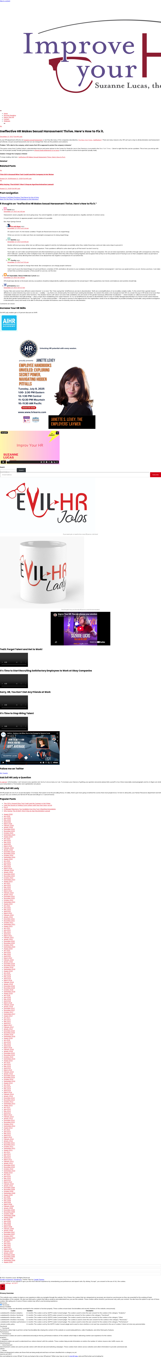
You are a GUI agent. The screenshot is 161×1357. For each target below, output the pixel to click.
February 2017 (9, 1027)
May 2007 (7, 1245)
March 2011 (8, 1159)
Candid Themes (39, 1279)
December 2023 (9, 874)
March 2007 (8, 1249)
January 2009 (8, 1208)
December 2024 (9, 851)
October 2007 (8, 1236)
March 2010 (8, 1182)
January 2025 (8, 850)
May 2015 (7, 1066)
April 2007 (7, 1247)
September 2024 (9, 857)
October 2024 (8, 855)
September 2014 (9, 1081)
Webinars (7, 121)
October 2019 (8, 967)
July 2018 (7, 995)
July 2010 (7, 1174)
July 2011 (7, 1152)
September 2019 (9, 969)
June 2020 (7, 952)
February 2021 (9, 937)
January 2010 (8, 1186)
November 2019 (9, 965)
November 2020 (9, 943)
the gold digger (16, 226)
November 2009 (9, 1189)
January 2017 (8, 1029)
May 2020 (7, 954)
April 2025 (7, 844)
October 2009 (8, 1191)
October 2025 (8, 833)
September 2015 (9, 1059)
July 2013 (7, 1107)
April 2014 (7, 1090)
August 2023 (8, 881)
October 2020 (8, 945)
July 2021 (7, 928)
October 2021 (8, 922)
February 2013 (9, 1116)
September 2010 (9, 1171)
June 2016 (7, 1042)
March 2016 (8, 1047)
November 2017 (9, 1010)
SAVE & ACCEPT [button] (6, 1354)
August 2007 (8, 1240)
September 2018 (9, 991)
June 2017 (7, 1019)
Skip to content (5, 1)
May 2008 (7, 1223)
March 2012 (8, 1137)
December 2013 (9, 1098)
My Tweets (4, 773)
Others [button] (2, 1349)
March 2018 (8, 1003)
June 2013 (7, 1109)
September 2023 (9, 879)
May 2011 (7, 1156)
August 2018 (8, 993)
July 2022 (7, 906)
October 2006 (8, 1258)
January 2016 (8, 1051)
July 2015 (7, 1062)
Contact (6, 119)
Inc (1, 126)
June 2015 (7, 1064)
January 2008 (8, 1230)
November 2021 (9, 921)
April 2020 (7, 956)
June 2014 (7, 1087)
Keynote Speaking (10, 115)
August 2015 (8, 1060)
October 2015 (8, 1057)
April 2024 (7, 866)
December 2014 (9, 1075)
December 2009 (9, 1187)
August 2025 (8, 837)
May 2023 (7, 887)
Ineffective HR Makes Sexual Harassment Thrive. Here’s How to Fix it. (42, 157)
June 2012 (7, 1131)
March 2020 (8, 958)
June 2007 (7, 1243)
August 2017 (8, 1016)
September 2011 (9, 1148)
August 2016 (8, 1038)
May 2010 (7, 1178)
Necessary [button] (3, 1303)
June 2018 (7, 997)
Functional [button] (3, 1326)
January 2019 (8, 984)
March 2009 (8, 1204)
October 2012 (8, 1124)
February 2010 (9, 1184)
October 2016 (8, 1034)
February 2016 (9, 1049)
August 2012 (8, 1128)
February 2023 (9, 893)
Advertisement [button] (5, 1343)
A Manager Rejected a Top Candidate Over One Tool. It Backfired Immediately (30, 809)
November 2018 (9, 988)
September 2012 (9, 1126)
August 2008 (8, 1217)
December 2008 (9, 1210)
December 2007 (9, 1232)
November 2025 (9, 831)
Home (6, 113)
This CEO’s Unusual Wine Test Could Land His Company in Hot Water (27, 174)
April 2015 (7, 1068)
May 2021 (7, 932)
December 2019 (9, 963)
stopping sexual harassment (33, 140)
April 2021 (7, 934)
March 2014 (8, 1092)
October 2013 (8, 1102)
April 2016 (7, 1046)
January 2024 (8, 872)
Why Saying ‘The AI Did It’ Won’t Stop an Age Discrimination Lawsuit (27, 184)
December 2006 (9, 1255)
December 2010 (9, 1165)
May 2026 (7, 820)
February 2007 (9, 1251)
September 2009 (9, 1193)
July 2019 (7, 973)
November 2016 (9, 1032)
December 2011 (9, 1143)
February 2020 (9, 960)
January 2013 (8, 1118)
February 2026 (9, 825)
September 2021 (9, 924)
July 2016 (7, 1040)
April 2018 (7, 1001)
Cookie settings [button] (5, 1283)
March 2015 (8, 1070)
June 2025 (7, 840)
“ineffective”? (90, 140)
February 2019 (9, 982)
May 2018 (7, 999)
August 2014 (8, 1083)
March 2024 (8, 868)
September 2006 (9, 1260)
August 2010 (8, 1172)
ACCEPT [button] (15, 1283)
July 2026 (7, 816)
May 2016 (7, 1044)
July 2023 (7, 883)
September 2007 (9, 1238)
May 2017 (7, 1021)
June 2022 (7, 907)
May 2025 (7, 842)
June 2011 (7, 1154)
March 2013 (8, 1115)
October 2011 (8, 1146)
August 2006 (8, 1262)
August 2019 (8, 971)
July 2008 (7, 1219)
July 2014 (7, 1085)
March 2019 (8, 980)
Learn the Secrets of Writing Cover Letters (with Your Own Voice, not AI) (28, 805)
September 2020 (9, 947)
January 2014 (8, 1096)
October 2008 (8, 1214)
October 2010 (8, 1169)
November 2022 (9, 898)
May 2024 (7, 865)
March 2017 (8, 1025)
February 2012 (9, 1139)
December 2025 (9, 829)
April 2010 (7, 1180)
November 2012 (9, 1122)
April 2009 (7, 1202)
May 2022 (7, 909)
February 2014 (9, 1094)
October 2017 (8, 1012)
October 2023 (8, 878)
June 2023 (7, 885)
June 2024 (7, 863)
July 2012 (7, 1130)
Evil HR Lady (18, 136)
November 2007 (9, 1234)
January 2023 (8, 894)
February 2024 (9, 870)
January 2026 (8, 827)
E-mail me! (3, 782)
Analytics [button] (3, 1337)
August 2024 (8, 859)
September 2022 (9, 902)
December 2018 (9, 986)
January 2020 (8, 962)
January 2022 (8, 917)
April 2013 (7, 1113)
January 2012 (8, 1141)
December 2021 (9, 919)
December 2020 (9, 941)
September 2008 (9, 1215)
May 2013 (7, 1111)
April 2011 (7, 1158)
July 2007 (7, 1242)
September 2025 (9, 835)
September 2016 (9, 1036)
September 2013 (9, 1103)
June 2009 (7, 1199)
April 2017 (7, 1023)
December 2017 (9, 1008)
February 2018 (9, 1005)
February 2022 (9, 915)
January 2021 (8, 939)
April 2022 (7, 911)
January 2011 (8, 1163)
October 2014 (8, 1079)
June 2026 (7, 818)
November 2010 (9, 1167)
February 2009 (9, 1206)
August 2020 (8, 949)
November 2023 (9, 876)
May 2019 (7, 977)
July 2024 (7, 861)
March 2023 (8, 891)
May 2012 (7, 1133)
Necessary (5, 1305)
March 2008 (8, 1227)
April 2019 (7, 978)
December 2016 (9, 1031)
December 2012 (9, 1120)
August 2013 (8, 1105)
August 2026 (8, 814)
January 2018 (8, 1006)
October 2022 (8, 900)
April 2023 (7, 889)
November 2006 (9, 1256)
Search (2, 467)
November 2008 (9, 1212)
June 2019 (7, 975)
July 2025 (7, 838)
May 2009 (7, 1200)
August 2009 (8, 1195)
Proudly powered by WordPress (11, 1279)
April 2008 (7, 1225)
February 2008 (9, 1228)
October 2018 (8, 990)
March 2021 (8, 935)
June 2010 (7, 1176)
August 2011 (8, 1150)
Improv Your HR (9, 117)
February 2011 (9, 1161)
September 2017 (9, 1014)
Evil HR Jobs (73, 1356)
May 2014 (7, 1088)
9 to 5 (6, 807)
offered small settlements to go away (46, 150)
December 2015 (9, 1053)
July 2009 (7, 1197)
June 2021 (7, 930)
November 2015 (9, 1055)
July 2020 (7, 950)
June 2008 (7, 1221)
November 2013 (9, 1100)
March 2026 (8, 823)
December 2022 (9, 896)
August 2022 (8, 904)
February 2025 (9, 848)
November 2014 (9, 1077)
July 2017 (7, 1018)
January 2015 (8, 1074)
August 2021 (8, 926)
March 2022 (8, 913)
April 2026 (7, 822)
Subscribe (155, 475)
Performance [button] (4, 1332)
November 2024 (9, 853)
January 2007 (8, 1253)
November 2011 (9, 1144)
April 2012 (7, 1135)
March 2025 (8, 846)
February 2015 (9, 1072)
